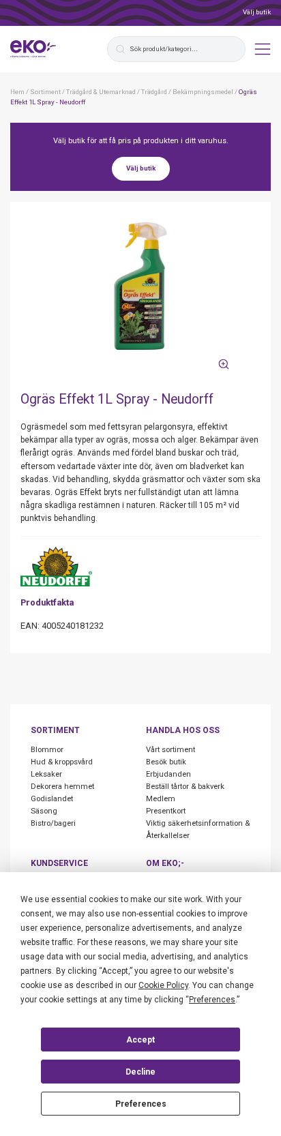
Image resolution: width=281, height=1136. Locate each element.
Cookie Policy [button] (163, 985)
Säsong (44, 811)
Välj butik (257, 12)
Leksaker (46, 774)
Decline (140, 1072)
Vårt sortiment (170, 749)
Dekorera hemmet (62, 786)
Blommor (47, 749)
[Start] (33, 49)
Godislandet (52, 798)
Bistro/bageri (53, 823)
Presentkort (166, 811)
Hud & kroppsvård (62, 762)
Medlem (160, 798)
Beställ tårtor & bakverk (185, 786)
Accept (140, 1040)
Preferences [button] (212, 999)
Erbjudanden (168, 774)
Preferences (140, 1104)
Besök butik (166, 762)
